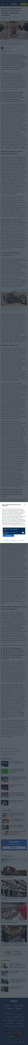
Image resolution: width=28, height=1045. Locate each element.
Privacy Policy (22, 540)
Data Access (14, 540)
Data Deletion (6, 540)
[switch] (23, 532)
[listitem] (13, 530)
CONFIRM (8, 535)
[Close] (25, 504)
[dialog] (14, 522)
